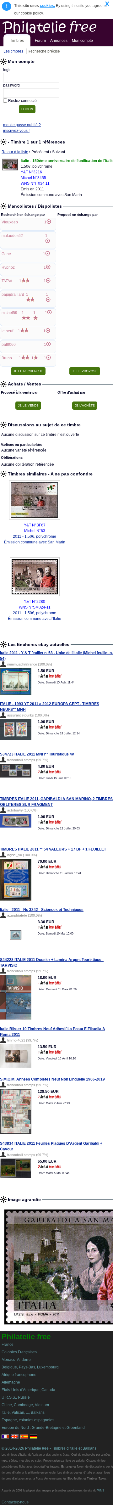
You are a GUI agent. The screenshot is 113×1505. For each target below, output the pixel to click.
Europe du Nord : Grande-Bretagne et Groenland (43, 1427)
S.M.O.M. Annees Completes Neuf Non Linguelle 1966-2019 (52, 1079)
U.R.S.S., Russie (16, 1397)
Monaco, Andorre (16, 1359)
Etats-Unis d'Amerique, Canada (28, 1390)
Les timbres (13, 51)
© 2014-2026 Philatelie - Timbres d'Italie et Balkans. (49, 1448)
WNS (100, 1490)
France (7, 1344)
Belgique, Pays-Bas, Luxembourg (30, 1367)
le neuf (7, 331)
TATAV (7, 281)
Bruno (7, 358)
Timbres (17, 40)
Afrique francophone (19, 1375)
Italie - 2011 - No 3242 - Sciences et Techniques (41, 909)
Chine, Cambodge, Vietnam (25, 1405)
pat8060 (9, 344)
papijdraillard (13, 294)
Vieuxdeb (10, 222)
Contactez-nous (15, 1502)
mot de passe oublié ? (22, 125)
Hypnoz (8, 267)
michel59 (9, 313)
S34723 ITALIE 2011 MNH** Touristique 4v (37, 754)
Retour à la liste (15, 152)
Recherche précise (44, 51)
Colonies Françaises (19, 1352)
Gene (6, 254)
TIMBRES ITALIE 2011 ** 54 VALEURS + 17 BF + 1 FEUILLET (53, 849)
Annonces (58, 40)
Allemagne (11, 1382)
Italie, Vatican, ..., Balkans (23, 1412)
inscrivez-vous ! (16, 130)
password (11, 85)
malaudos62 (12, 235)
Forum (40, 40)
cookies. (47, 5)
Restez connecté (22, 100)
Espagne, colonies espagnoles (28, 1420)
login (7, 70)
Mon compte (82, 40)
